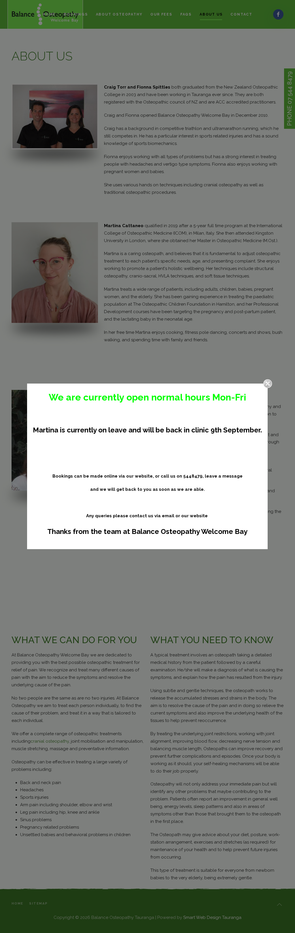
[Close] (267, 383)
